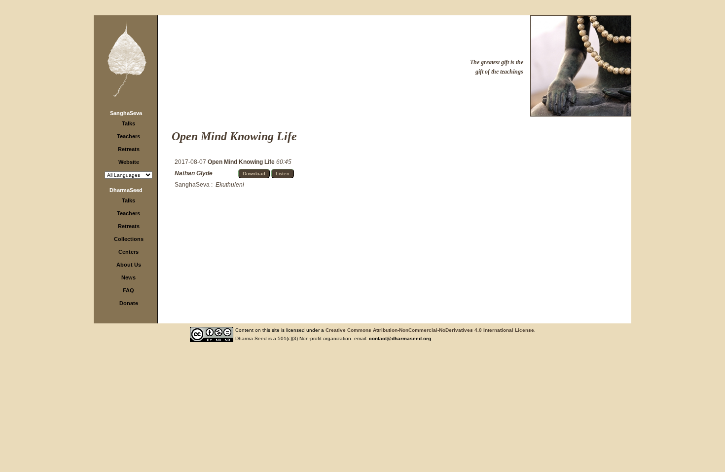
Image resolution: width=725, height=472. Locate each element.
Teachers (128, 136)
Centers (128, 252)
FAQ (128, 290)
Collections (129, 239)
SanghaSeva (126, 113)
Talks (128, 123)
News (128, 277)
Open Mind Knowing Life (242, 161)
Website (128, 162)
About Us (128, 265)
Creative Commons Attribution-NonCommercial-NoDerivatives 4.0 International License (430, 330)
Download (254, 173)
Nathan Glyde (194, 173)
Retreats (129, 149)
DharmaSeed (126, 190)
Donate (128, 303)
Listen (283, 173)
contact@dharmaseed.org (400, 338)
